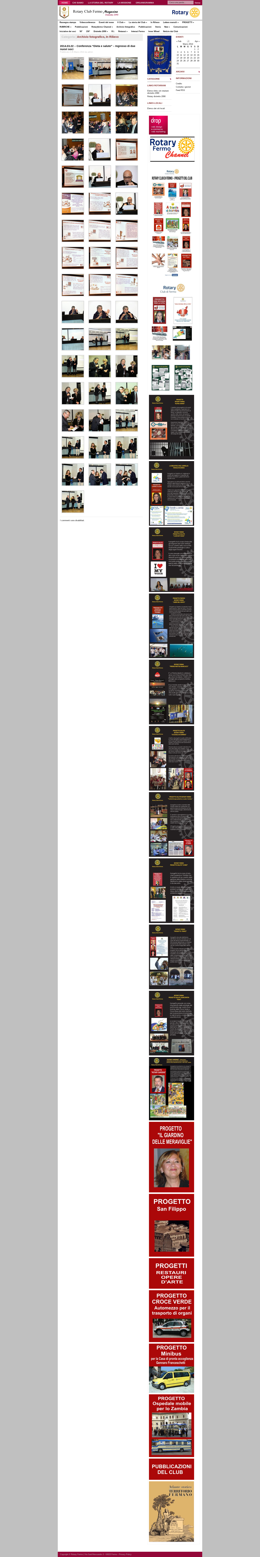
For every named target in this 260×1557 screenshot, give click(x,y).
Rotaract (123, 31)
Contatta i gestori (183, 87)
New (167, 27)
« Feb (178, 41)
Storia (158, 27)
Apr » (197, 41)
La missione (124, 3)
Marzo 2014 (188, 44)
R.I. (113, 31)
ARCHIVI (180, 71)
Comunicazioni (180, 27)
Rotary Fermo (77, 1554)
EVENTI (179, 37)
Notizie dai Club (170, 31)
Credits (179, 83)
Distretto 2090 (101, 31)
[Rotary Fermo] (87, 13)
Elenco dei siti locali (156, 108)
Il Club (121, 22)
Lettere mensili (171, 22)
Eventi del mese (106, 22)
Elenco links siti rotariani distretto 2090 (158, 92)
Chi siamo (78, 3)
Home (65, 3)
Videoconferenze (87, 22)
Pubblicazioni (81, 27)
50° (81, 31)
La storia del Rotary (100, 3)
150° (88, 31)
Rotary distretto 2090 (156, 96)
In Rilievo (155, 22)
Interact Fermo (138, 31)
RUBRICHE (65, 27)
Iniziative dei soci (68, 31)
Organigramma (145, 3)
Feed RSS (180, 90)
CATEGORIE (153, 79)
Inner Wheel (153, 31)
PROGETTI (188, 22)
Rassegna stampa (68, 22)
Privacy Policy (125, 1554)
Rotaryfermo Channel (102, 27)
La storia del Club (138, 22)
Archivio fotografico (125, 27)
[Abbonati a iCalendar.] (188, 42)
